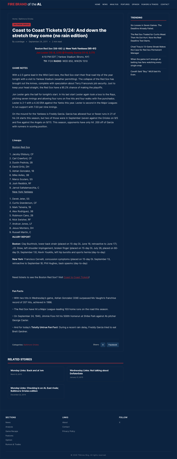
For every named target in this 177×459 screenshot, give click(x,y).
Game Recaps (12, 431)
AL (24, 4)
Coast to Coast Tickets (76, 277)
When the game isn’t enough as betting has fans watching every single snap (146, 62)
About (65, 422)
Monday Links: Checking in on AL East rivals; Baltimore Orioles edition (35, 389)
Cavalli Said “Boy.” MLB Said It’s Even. (146, 73)
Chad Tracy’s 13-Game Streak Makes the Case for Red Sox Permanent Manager (148, 49)
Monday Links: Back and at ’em (27, 370)
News (105, 4)
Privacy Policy (68, 431)
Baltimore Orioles (26, 19)
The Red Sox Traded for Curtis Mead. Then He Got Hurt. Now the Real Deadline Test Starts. (148, 37)
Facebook (113, 345)
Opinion (135, 4)
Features (125, 4)
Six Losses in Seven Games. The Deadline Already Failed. (146, 27)
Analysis (114, 4)
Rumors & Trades (149, 4)
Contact (165, 4)
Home (97, 4)
